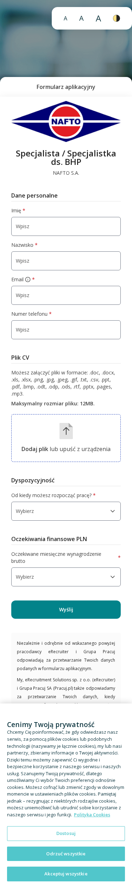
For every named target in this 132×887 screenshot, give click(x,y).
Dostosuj (66, 833)
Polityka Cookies (92, 814)
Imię (18, 210)
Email (23, 279)
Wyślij (66, 609)
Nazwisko (24, 245)
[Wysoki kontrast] (116, 18)
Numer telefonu (31, 313)
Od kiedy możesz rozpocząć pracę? (53, 495)
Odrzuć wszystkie (66, 853)
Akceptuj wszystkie (65, 873)
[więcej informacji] (28, 279)
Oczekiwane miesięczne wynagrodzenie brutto (66, 557)
